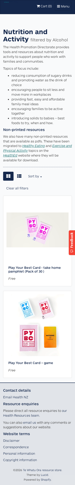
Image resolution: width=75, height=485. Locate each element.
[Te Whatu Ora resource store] (11, 5)
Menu (64, 7)
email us (29, 422)
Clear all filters (17, 188)
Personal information (19, 453)
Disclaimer (11, 440)
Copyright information (20, 460)
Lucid (44, 474)
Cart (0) (46, 6)
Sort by (34, 176)
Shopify (46, 479)
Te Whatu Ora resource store (42, 470)
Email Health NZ (15, 397)
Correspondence (16, 447)
